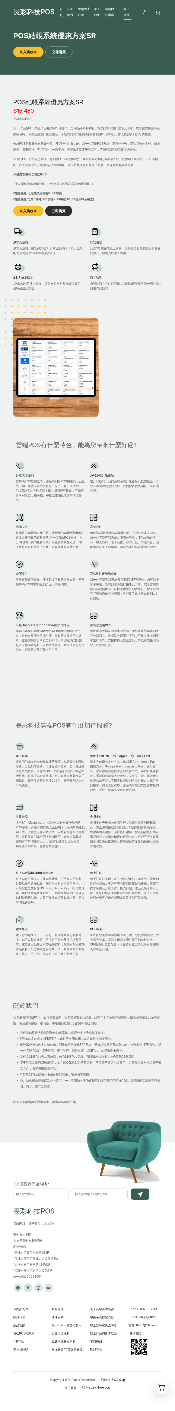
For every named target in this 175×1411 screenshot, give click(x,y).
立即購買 (59, 52)
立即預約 (70, 12)
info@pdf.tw (147, 1317)
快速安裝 (58, 1317)
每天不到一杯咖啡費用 (67, 1325)
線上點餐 (97, 12)
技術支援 (70, 1387)
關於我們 (19, 1317)
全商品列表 (20, 1309)
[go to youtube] (48, 1287)
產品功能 (19, 1325)
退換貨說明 (20, 1349)
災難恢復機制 (61, 1333)
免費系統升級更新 (64, 1341)
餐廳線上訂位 (84, 12)
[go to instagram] (38, 1287)
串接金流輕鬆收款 (102, 1317)
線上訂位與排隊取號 (103, 1333)
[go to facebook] (18, 1287)
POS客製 (96, 1349)
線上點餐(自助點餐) (103, 1325)
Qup (122, 1380)
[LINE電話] (139, 1347)
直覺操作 (58, 1309)
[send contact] (140, 1194)
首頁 (61, 12)
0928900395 (149, 1309)
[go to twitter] (28, 1287)
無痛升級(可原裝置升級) (68, 1349)
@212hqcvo (151, 1325)
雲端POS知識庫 (111, 12)
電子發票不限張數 (102, 1309)
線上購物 (127, 12)
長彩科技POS (34, 12)
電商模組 (96, 1341)
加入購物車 (28, 52)
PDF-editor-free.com (96, 1387)
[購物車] (161, 1387)
